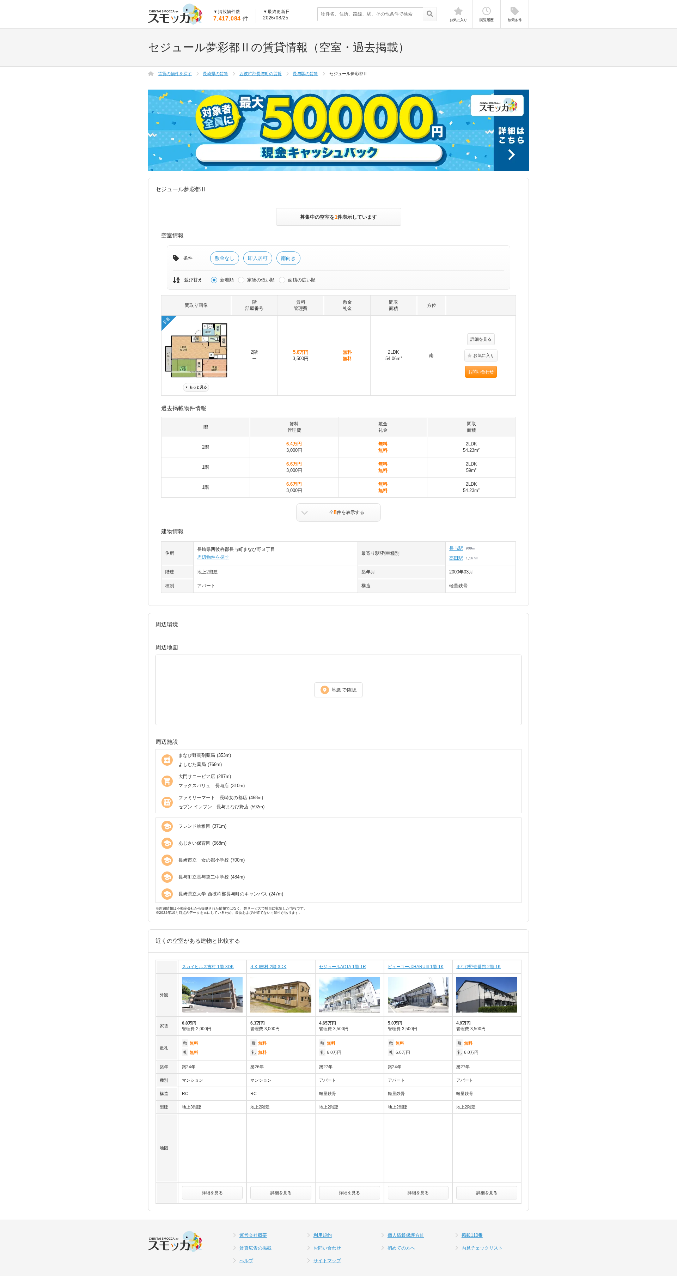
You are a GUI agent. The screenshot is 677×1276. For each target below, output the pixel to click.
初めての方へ (401, 1248)
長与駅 (456, 548)
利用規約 (322, 1235)
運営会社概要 (253, 1235)
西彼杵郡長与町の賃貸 (260, 73)
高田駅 (456, 558)
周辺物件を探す (213, 557)
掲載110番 (472, 1235)
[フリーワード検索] (430, 14)
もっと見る (196, 387)
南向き (288, 258)
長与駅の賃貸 (305, 73)
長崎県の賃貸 (215, 73)
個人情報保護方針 (406, 1235)
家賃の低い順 (261, 279)
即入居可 (258, 258)
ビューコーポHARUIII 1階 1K (416, 966)
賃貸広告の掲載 (255, 1248)
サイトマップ (327, 1260)
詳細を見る (481, 339)
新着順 (227, 279)
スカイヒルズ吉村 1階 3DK (208, 966)
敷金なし (224, 258)
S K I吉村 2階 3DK (268, 966)
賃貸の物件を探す (175, 73)
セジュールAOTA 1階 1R (342, 966)
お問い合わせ (481, 371)
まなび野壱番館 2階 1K (478, 966)
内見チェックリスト (482, 1248)
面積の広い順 (302, 279)
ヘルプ (246, 1260)
